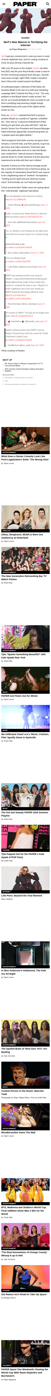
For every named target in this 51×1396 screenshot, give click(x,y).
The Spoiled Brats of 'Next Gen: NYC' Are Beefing (24, 1050)
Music (5, 692)
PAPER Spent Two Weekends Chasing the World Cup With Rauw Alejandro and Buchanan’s (24, 1372)
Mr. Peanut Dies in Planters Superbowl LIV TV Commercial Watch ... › (24, 364)
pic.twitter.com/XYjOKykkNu (18, 299)
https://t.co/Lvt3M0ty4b (15, 199)
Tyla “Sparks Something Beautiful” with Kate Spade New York (23, 656)
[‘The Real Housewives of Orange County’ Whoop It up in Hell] (25, 1235)
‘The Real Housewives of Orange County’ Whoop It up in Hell (24, 1254)
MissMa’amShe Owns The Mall (18, 1132)
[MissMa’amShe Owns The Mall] (25, 1115)
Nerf (3, 56)
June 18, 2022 (37, 345)
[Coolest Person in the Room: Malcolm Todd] (25, 1074)
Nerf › (6, 381)
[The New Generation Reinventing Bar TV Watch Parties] (25, 559)
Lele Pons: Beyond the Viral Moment (21, 895)
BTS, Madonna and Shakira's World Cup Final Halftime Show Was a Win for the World (23, 1210)
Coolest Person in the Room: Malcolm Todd (22, 1092)
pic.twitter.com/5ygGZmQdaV (18, 340)
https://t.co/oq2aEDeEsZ (22, 316)
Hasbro (36, 68)
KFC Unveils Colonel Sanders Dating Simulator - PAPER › (25, 370)
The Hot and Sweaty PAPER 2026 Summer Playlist (24, 814)
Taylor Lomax (9, 463)
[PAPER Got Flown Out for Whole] (25, 679)
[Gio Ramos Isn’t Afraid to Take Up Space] (25, 1277)
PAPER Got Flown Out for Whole (19, 696)
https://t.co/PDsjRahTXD (31, 217)
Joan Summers (9, 1056)
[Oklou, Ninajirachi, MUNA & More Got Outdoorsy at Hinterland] (25, 517)
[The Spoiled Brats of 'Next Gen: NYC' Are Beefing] (25, 1031)
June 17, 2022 (37, 253)
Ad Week (14, 115)
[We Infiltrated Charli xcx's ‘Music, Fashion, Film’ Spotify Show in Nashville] (25, 717)
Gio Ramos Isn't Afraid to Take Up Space (24, 1294)
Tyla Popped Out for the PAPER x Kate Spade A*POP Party (22, 856)
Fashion (6, 850)
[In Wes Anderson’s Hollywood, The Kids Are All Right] (25, 953)
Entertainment (9, 452)
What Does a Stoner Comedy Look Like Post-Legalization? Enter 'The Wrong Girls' (25, 458)
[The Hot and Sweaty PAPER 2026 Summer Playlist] (25, 795)
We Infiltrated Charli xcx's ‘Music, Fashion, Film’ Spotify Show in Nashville (25, 736)
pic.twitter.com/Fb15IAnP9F (18, 261)
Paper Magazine (19, 49)
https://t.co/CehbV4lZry (15, 295)
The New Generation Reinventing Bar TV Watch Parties (23, 578)
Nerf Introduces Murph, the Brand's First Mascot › (20, 384)
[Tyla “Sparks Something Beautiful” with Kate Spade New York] (25, 637)
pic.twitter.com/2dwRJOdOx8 (18, 247)
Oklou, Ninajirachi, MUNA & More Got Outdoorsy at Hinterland (22, 536)
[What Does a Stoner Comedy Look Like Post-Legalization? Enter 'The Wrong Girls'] (25, 439)
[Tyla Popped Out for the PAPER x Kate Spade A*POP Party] (25, 837)
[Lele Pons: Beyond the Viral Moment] (25, 878)
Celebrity (7, 1365)
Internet (25, 38)
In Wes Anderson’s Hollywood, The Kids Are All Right (23, 972)
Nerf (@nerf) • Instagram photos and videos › (19, 377)
